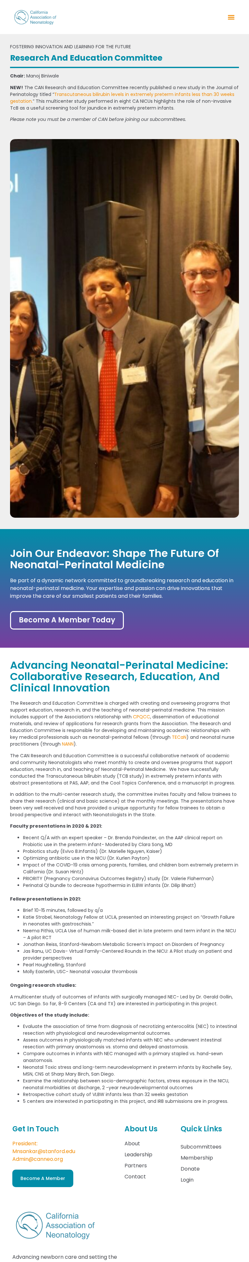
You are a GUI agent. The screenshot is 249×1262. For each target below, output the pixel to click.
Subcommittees (201, 1146)
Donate (190, 1169)
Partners (135, 1165)
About (132, 1143)
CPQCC (141, 717)
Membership (197, 1158)
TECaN (179, 737)
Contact (135, 1176)
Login (187, 1180)
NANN (68, 744)
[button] (231, 17)
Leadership (138, 1154)
